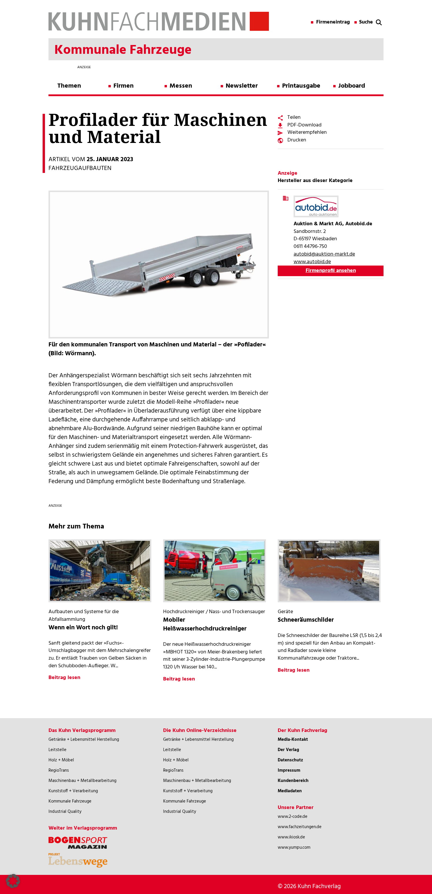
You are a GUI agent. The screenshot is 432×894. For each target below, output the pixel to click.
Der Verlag (288, 749)
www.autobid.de (312, 262)
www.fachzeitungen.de (300, 826)
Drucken (296, 140)
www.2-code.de (292, 816)
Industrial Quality (64, 811)
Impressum (289, 770)
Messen (181, 86)
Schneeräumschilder (306, 620)
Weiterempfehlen (307, 132)
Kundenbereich (293, 780)
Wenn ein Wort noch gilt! (83, 628)
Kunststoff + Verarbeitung (73, 791)
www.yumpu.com (294, 847)
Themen (69, 86)
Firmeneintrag (333, 22)
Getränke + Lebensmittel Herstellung (83, 739)
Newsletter (242, 86)
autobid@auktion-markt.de (324, 254)
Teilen (294, 117)
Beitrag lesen (64, 677)
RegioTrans (58, 770)
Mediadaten (290, 791)
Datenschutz (290, 760)
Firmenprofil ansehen (331, 270)
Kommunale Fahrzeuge (69, 801)
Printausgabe (301, 86)
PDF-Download (304, 125)
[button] (13, 881)
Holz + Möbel (61, 760)
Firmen (123, 86)
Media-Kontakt (293, 739)
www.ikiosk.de (291, 837)
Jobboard (351, 86)
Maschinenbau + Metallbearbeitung (82, 780)
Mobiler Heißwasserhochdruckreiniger (205, 624)
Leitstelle (57, 749)
